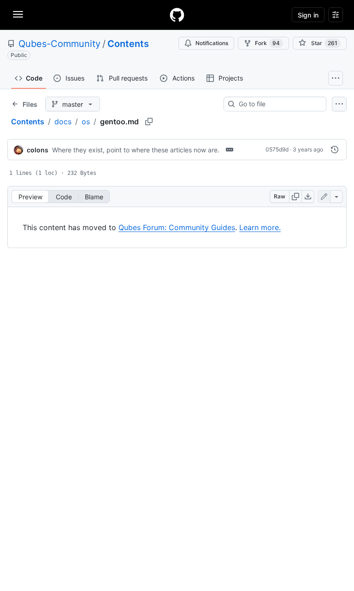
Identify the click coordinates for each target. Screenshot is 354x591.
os (86, 121)
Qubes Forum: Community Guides (176, 227)
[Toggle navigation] (18, 14)
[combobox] (279, 104)
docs (62, 121)
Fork (267, 43)
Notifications (211, 43)
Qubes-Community (59, 43)
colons (37, 150)
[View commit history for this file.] (334, 149)
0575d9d (277, 149)
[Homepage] (177, 14)
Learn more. (260, 227)
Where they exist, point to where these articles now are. (135, 150)
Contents (128, 43)
